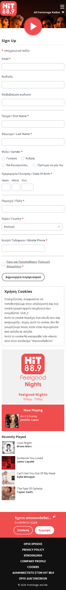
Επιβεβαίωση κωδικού (16, 94)
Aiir (46, 584)
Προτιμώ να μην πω (50, 165)
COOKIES (33, 567)
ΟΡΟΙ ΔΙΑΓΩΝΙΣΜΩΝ (33, 578)
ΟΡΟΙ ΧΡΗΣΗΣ (33, 544)
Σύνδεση (23, 530)
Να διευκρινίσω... (17, 165)
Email (6, 59)
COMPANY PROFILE (33, 561)
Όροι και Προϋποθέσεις (21, 262)
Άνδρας (30, 158)
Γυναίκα (11, 158)
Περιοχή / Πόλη (13, 201)
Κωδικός (7, 76)
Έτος (24, 180)
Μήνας (15, 180)
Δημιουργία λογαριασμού (23, 277)
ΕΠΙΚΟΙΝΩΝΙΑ (33, 555)
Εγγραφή (44, 530)
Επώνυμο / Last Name (17, 134)
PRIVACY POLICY (33, 550)
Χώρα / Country (13, 218)
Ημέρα (5, 180)
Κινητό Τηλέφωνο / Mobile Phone (24, 240)
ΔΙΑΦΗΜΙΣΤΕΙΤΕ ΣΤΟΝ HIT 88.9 (33, 573)
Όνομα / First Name (15, 116)
